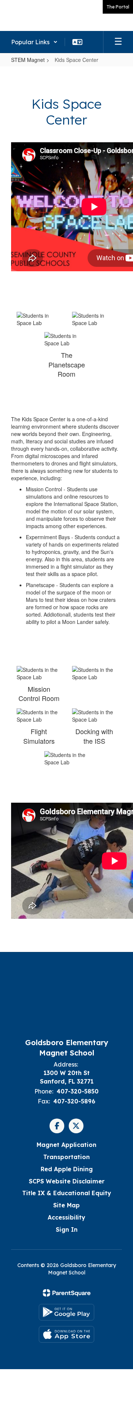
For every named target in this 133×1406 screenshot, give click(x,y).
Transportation (66, 1157)
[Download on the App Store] (66, 1334)
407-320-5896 (74, 1101)
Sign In (67, 1229)
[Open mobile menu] (118, 42)
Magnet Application (66, 1144)
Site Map (66, 1205)
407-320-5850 (78, 1091)
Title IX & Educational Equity (66, 1193)
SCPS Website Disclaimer (67, 1181)
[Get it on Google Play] (66, 1312)
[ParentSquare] (66, 1292)
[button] (34, 42)
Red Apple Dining (67, 1169)
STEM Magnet (28, 59)
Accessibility (66, 1217)
